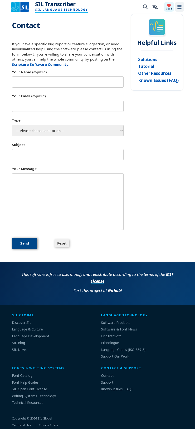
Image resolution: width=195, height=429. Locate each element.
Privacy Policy (48, 425)
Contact (107, 375)
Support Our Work (115, 356)
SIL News (19, 349)
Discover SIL (21, 322)
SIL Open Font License (29, 389)
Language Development (30, 336)
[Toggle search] (145, 7)
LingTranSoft (111, 336)
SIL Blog (18, 342)
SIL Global (45, 418)
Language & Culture (27, 329)
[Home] (23, 7)
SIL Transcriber (55, 4)
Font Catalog (22, 375)
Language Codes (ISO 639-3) (123, 349)
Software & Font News (119, 329)
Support (107, 382)
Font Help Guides (25, 382)
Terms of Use (21, 425)
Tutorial (146, 66)
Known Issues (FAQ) (158, 80)
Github (114, 290)
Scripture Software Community (40, 64)
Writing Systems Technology (34, 396)
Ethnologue (110, 342)
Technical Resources (27, 402)
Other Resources (154, 73)
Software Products (115, 322)
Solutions (147, 59)
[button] (169, 7)
